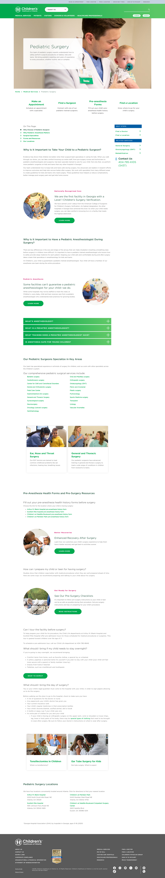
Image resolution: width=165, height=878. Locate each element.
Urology (73, 404)
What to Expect (35, 676)
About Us (18, 849)
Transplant (74, 401)
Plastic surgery (75, 390)
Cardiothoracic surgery (35, 380)
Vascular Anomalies (77, 408)
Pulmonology (75, 394)
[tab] (67, 321)
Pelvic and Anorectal (77, 387)
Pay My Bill (101, 852)
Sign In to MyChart (133, 2)
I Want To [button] (51, 10)
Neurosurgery (32, 404)
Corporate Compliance (24, 857)
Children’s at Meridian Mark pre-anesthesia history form (47, 517)
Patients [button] (37, 16)
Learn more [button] (64, 220)
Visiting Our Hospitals (105, 854)
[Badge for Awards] (57, 856)
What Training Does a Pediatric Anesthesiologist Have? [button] (57, 335)
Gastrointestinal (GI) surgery (37, 394)
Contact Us (19, 852)
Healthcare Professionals (107, 857)
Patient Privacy (19, 872)
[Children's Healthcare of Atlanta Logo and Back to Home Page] (27, 10)
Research (146, 2)
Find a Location (104, 2)
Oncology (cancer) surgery (37, 408)
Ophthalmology (33, 411)
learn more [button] (64, 551)
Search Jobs (20, 854)
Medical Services (103, 849)
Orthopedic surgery (77, 380)
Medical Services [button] (23, 16)
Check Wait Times (119, 2)
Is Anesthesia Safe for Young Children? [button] (48, 342)
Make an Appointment (76, 2)
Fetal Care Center (33, 390)
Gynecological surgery (35, 401)
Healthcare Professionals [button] (89, 16)
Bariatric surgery (33, 377)
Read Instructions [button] (68, 611)
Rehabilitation (122, 153)
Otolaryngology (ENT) (78, 383)
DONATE (146, 15)
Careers (137, 15)
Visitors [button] (48, 16)
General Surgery (123, 146)
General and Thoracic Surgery (38, 397)
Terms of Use (18, 869)
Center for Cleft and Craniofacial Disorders (43, 383)
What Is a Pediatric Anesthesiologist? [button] (47, 328)
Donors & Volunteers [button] (64, 16)
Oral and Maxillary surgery (79, 377)
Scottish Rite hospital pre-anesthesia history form (45, 512)
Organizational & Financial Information (30, 860)
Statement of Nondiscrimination (27, 862)
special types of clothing (80, 718)
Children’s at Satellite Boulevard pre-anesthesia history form (49, 514)
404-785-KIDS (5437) (127, 164)
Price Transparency (129, 860)
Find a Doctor (91, 2)
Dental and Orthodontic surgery (39, 387)
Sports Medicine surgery (79, 397)
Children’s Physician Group (132, 854)
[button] (150, 13)
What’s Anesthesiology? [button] (39, 321)
